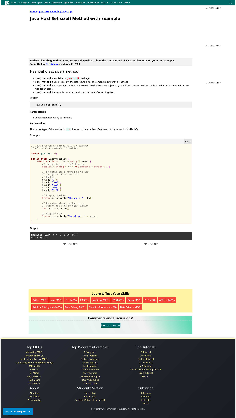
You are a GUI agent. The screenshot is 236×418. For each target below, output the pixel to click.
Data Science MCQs (130, 307)
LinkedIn (145, 400)
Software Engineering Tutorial (145, 369)
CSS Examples (90, 383)
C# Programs (90, 372)
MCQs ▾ (104, 2)
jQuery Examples (90, 379)
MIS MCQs (34, 365)
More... (145, 376)
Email (146, 403)
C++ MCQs (71, 300)
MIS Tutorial (146, 365)
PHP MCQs (150, 300)
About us (34, 393)
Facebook (146, 396)
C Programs (90, 352)
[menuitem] (14, 3)
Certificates (90, 396)
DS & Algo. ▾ (23, 2)
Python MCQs (40, 300)
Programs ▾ (57, 2)
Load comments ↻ (110, 325)
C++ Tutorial (146, 355)
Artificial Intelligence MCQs (47, 307)
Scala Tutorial (146, 372)
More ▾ (126, 2)
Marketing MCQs (34, 352)
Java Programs (90, 362)
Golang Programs (90, 369)
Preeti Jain (52, 64)
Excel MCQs (34, 383)
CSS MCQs (118, 300)
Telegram (146, 393)
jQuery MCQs (134, 300)
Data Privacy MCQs (75, 307)
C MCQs (84, 300)
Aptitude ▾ (68, 2)
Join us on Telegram (15, 411)
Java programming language (55, 11)
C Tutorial (146, 352)
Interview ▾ (80, 2)
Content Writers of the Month (90, 400)
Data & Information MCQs (103, 307)
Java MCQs (56, 300)
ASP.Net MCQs (167, 300)
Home (13, 2)
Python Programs (90, 359)
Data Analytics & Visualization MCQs (34, 362)
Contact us (34, 396)
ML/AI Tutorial (146, 362)
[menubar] (71, 3)
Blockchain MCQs (34, 355)
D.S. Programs (90, 365)
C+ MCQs (34, 372)
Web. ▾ (47, 2)
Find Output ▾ (93, 2)
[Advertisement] (50, 39)
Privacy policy (34, 400)
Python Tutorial (146, 359)
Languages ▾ (36, 2)
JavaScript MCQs (100, 300)
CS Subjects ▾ (116, 2)
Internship (90, 393)
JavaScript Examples (90, 376)
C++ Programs (90, 355)
